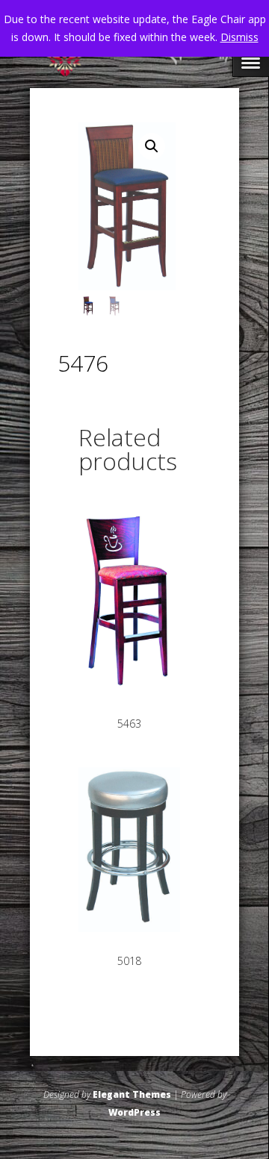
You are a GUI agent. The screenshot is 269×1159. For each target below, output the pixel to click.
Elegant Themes (132, 1094)
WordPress (134, 1112)
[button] (151, 146)
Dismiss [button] (239, 37)
